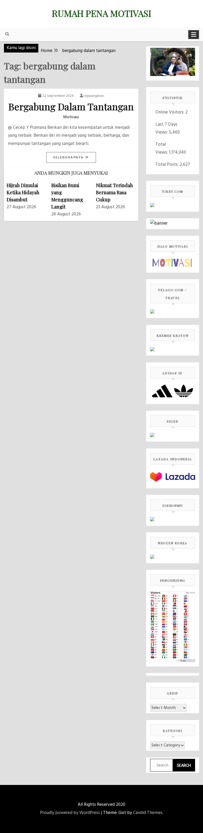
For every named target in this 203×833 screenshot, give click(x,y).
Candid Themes (147, 812)
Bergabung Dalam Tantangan (71, 106)
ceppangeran (93, 96)
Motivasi (71, 117)
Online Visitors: (170, 112)
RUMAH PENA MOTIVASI (101, 13)
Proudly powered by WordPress (70, 812)
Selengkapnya (69, 157)
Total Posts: (167, 164)
